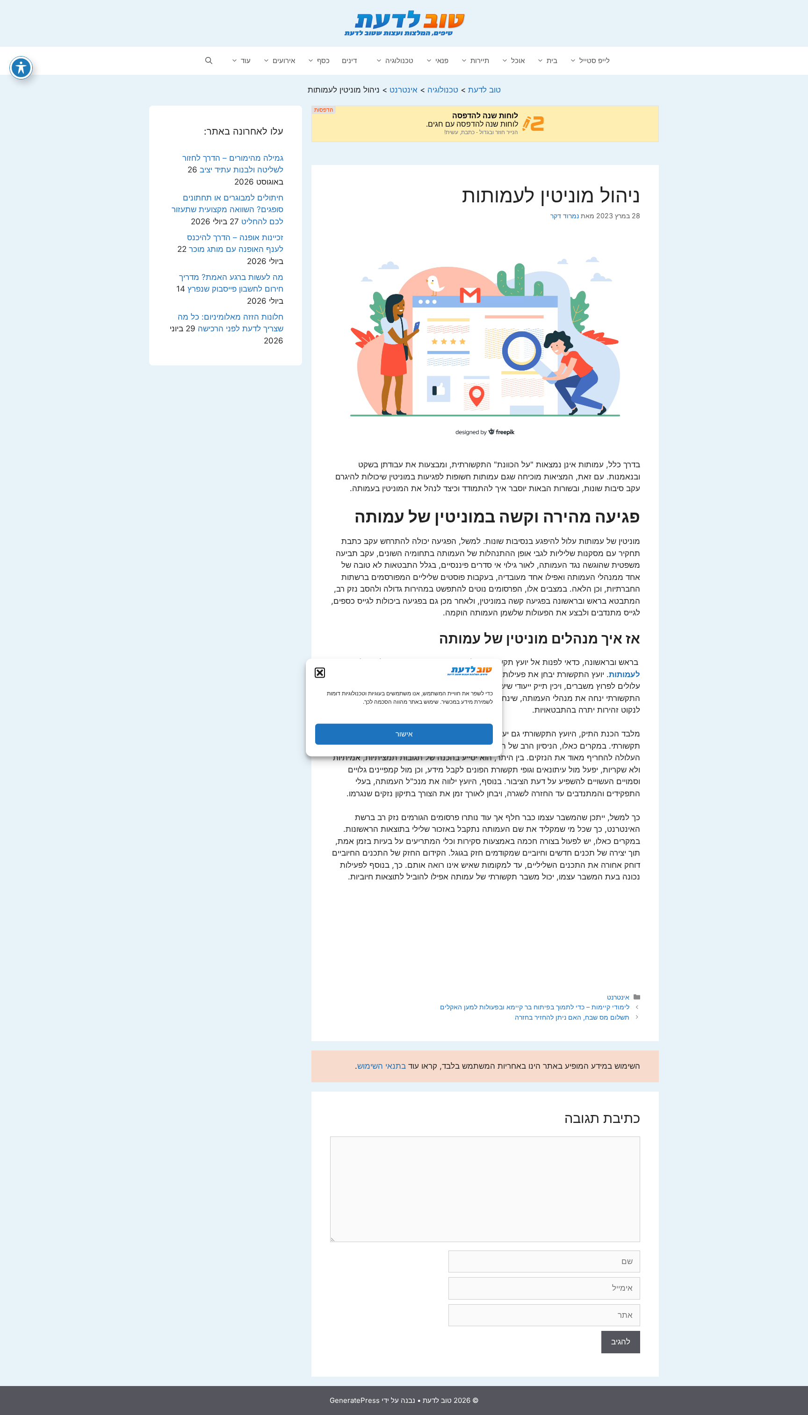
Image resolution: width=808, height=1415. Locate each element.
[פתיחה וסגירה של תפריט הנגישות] (21, 68)
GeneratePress (355, 1400)
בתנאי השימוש (381, 1066)
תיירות (479, 60)
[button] (320, 672)
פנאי (441, 60)
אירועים (284, 60)
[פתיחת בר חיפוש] (209, 61)
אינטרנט (618, 997)
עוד (246, 60)
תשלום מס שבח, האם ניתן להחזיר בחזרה (572, 1017)
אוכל (518, 60)
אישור (404, 733)
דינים (349, 60)
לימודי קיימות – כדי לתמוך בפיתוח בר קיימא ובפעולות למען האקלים (534, 1007)
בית (552, 60)
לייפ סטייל (594, 60)
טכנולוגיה (399, 60)
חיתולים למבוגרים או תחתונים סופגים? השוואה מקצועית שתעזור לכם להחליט (227, 209)
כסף (323, 60)
